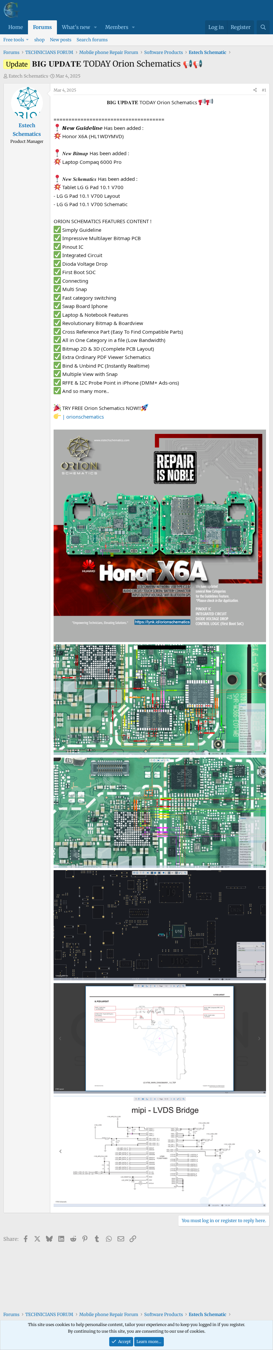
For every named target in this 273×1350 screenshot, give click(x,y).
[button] (95, 27)
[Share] (255, 90)
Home (15, 27)
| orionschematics (83, 416)
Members (116, 27)
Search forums (92, 40)
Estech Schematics (28, 76)
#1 (264, 90)
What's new (76, 27)
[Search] (263, 27)
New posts (60, 40)
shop (39, 40)
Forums (42, 27)
